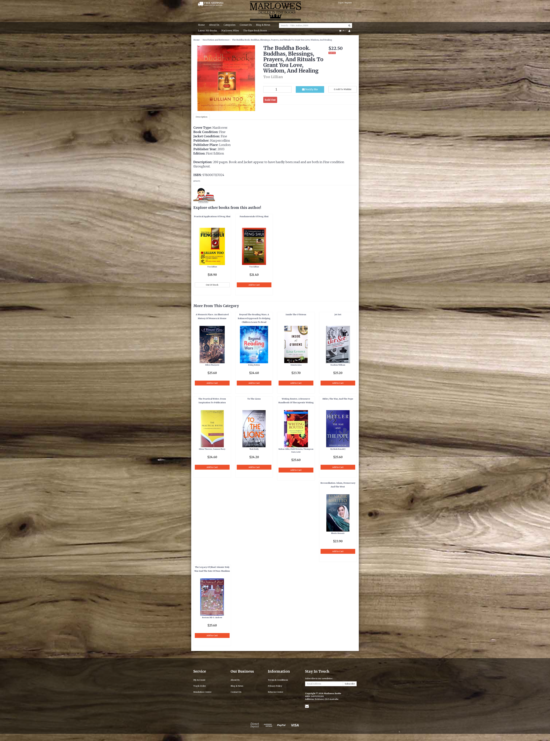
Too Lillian (212, 267)
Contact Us (246, 24)
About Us (214, 24)
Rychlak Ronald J (337, 449)
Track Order (199, 686)
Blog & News (263, 24)
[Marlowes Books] (275, 10)
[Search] (349, 25)
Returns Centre (275, 692)
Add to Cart (254, 285)
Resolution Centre (202, 692)
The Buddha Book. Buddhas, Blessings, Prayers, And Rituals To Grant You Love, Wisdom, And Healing (282, 40)
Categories (229, 24)
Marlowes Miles (230, 30)
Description (201, 117)
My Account (199, 680)
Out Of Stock (212, 285)
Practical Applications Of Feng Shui (212, 216)
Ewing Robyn (254, 365)
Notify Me (311, 89)
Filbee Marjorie (212, 365)
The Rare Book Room (255, 30)
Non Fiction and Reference (216, 40)
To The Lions (254, 399)
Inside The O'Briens (296, 314)
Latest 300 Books (207, 30)
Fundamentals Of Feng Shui (254, 216)
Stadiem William (337, 365)
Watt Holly (254, 449)
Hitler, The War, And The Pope (337, 399)
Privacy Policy (275, 686)
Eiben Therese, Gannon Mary (212, 449)
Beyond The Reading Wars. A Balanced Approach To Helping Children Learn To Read (254, 318)
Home (201, 24)
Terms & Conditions (278, 680)
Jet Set (337, 314)
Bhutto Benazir (338, 533)
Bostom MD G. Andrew (212, 617)
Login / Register (345, 3)
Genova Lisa (295, 365)
